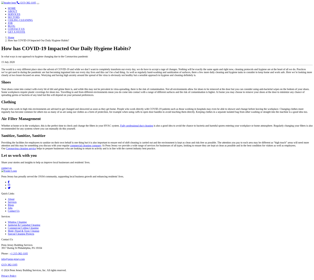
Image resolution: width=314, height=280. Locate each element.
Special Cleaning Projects (21, 233)
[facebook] (8, 182)
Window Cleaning (17, 222)
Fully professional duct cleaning (136, 125)
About (11, 199)
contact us (6, 168)
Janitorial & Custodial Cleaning (24, 225)
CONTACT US (16, 29)
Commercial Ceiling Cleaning (23, 228)
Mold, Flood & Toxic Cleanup (23, 231)
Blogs (11, 205)
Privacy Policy (8, 275)
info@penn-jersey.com (13, 259)
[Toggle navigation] (38, 3)
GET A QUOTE (16, 31)
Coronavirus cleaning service (21, 148)
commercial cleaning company (85, 145)
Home (11, 37)
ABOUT (12, 11)
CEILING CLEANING (20, 20)
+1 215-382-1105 (19, 253)
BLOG (11, 26)
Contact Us (13, 211)
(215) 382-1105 (9, 264)
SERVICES (14, 14)
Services (12, 202)
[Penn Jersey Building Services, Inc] (9, 2)
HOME (12, 8)
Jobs (10, 208)
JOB (10, 23)
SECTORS (14, 17)
